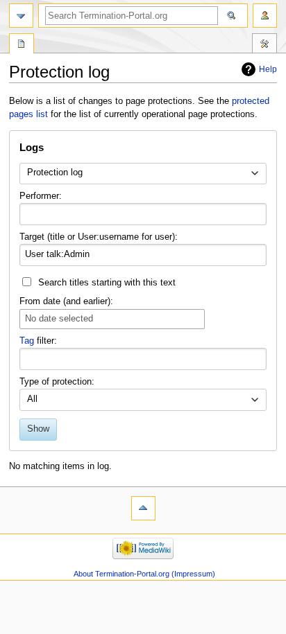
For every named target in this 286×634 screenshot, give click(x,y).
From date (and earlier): (66, 301)
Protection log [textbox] (55, 172)
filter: (38, 341)
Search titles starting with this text (107, 283)
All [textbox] (32, 399)
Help (268, 69)
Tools (264, 45)
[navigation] (21, 15)
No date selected (59, 319)
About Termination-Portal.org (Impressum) (144, 574)
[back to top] (143, 508)
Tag (26, 341)
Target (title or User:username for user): (98, 237)
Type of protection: (56, 382)
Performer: (40, 196)
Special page (21, 45)
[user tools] (265, 15)
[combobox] (143, 174)
